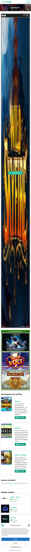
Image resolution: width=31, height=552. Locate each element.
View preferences (15, 547)
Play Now (21, 417)
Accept (15, 539)
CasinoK (13, 518)
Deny (15, 543)
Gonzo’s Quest (20, 455)
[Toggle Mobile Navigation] (28, 2)
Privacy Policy (18, 550)
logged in (12, 483)
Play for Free (16, 173)
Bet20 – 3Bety (15, 497)
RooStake (13, 507)
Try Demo (15, 342)
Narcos (18, 428)
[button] (29, 525)
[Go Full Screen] (5, 15)
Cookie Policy (12, 550)
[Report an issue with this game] (3, 15)
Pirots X (18, 401)
